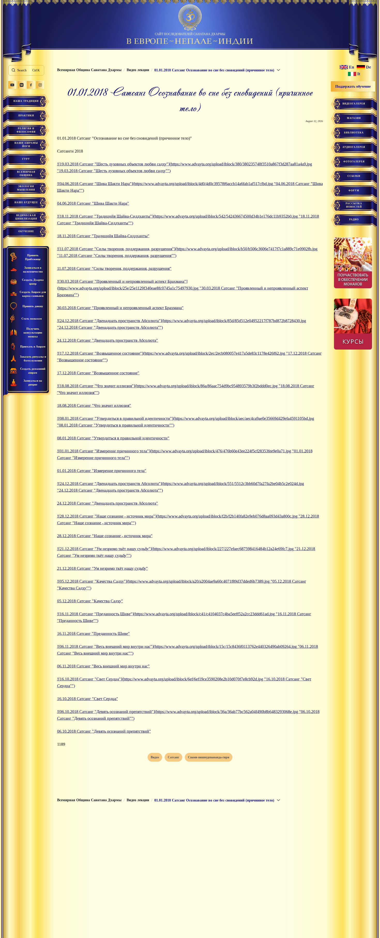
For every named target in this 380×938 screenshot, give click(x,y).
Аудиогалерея (354, 147)
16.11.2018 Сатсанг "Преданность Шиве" (93, 633)
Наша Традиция (26, 101)
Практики (26, 115)
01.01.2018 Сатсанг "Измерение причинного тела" (101, 470)
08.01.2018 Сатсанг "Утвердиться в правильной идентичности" (113, 438)
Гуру (26, 159)
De (368, 67)
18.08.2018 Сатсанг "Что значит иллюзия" (94, 405)
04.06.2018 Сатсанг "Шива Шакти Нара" (93, 203)
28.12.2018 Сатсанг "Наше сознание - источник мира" (105, 536)
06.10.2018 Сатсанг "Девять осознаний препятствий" (104, 731)
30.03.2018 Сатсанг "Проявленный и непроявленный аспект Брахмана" (120, 308)
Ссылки (353, 176)
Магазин (354, 118)
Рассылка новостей (354, 205)
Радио (354, 219)
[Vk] (21, 85)
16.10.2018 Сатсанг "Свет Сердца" (87, 699)
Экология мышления (26, 188)
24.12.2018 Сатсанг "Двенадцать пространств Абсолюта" (107, 340)
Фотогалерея (354, 161)
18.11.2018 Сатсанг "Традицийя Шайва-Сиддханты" (103, 236)
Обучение (26, 231)
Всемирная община (26, 174)
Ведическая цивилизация (26, 217)
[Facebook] (31, 85)
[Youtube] (12, 85)
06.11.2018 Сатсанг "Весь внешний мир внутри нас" (103, 666)
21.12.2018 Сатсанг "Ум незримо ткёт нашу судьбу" (102, 568)
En (351, 67)
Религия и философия (26, 130)
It (358, 74)
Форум (353, 190)
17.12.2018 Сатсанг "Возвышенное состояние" (98, 373)
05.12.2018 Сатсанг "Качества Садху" (90, 601)
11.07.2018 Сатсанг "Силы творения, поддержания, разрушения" (114, 268)
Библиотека (354, 132)
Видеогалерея (354, 103)
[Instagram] (40, 85)
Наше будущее (26, 202)
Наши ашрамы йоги (26, 145)
